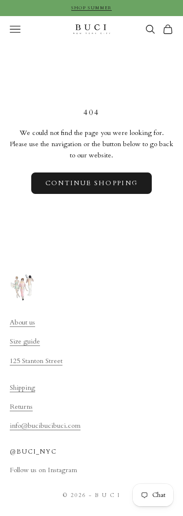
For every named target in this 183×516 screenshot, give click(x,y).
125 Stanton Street (36, 360)
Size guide (25, 341)
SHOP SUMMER (91, 8)
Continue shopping (91, 183)
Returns (21, 406)
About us (22, 322)
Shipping (22, 387)
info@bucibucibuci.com (45, 425)
